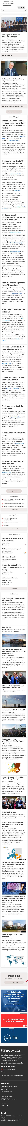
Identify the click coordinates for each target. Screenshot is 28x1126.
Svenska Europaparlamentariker (11, 522)
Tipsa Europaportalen (18, 1075)
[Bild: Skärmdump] (14, 24)
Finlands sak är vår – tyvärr (11, 549)
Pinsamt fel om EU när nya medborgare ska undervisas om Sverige (13, 567)
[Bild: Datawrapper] (14, 853)
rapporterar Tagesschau (12, 388)
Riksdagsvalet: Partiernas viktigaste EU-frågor (11, 36)
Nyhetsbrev (3, 1075)
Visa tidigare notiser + (14, 491)
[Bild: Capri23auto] (14, 888)
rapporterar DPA (14, 417)
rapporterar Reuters (17, 293)
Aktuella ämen (10, 1075)
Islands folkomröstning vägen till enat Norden (13, 80)
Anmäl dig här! (14, 982)
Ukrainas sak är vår (9, 557)
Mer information (7, 5)
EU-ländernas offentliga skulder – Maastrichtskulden (11, 519)
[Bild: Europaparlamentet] (14, 68)
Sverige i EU (9, 55)
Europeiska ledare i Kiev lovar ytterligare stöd (14, 503)
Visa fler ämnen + (14, 528)
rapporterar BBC (6, 363)
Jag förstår (21, 7)
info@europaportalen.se (9, 1069)
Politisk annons (23, 1013)
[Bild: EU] (14, 640)
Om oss (2, 1078)
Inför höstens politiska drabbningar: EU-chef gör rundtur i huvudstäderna (14, 500)
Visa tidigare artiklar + (14, 111)
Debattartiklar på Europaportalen (14, 106)
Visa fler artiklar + (14, 509)
